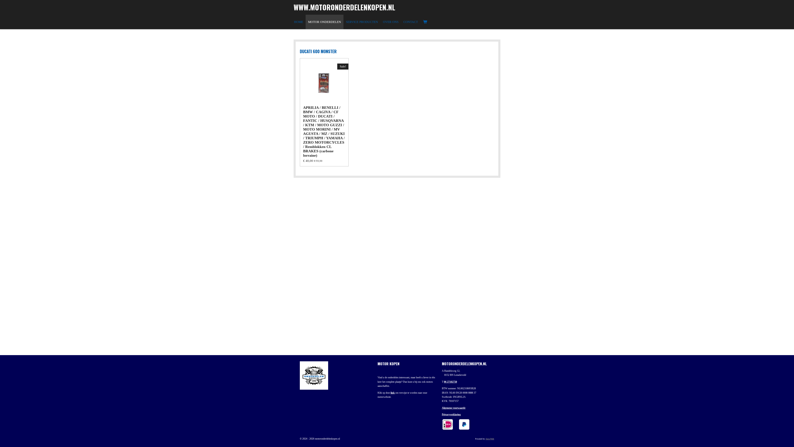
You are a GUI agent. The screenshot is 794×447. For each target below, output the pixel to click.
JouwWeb (489, 439)
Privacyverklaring (451, 414)
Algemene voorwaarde (453, 407)
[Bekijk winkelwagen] (425, 22)
